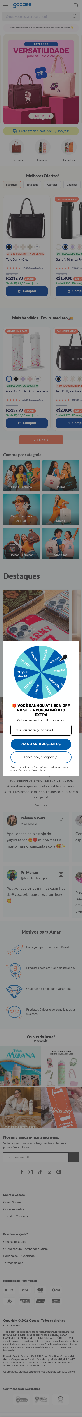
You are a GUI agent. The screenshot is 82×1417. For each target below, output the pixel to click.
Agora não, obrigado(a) (41, 757)
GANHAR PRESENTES (41, 744)
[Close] (74, 646)
